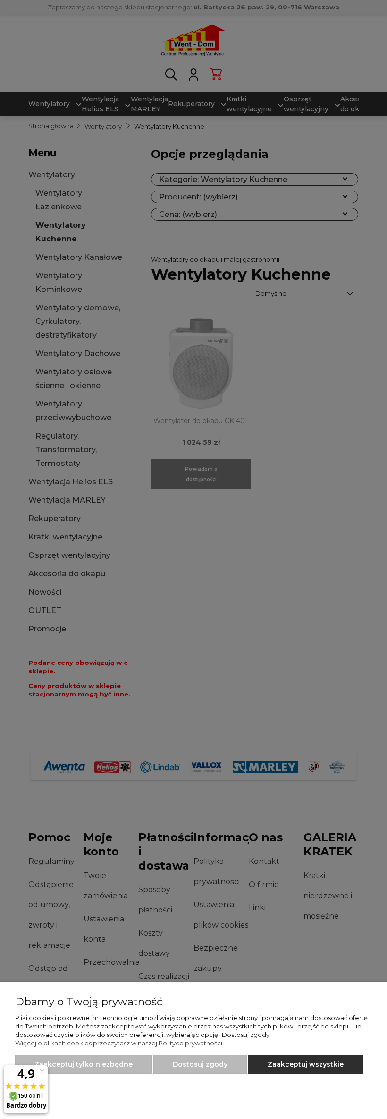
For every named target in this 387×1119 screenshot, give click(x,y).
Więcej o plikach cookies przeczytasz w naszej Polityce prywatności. (119, 1043)
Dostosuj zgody (200, 1064)
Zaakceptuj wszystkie (306, 1064)
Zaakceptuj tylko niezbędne (83, 1064)
